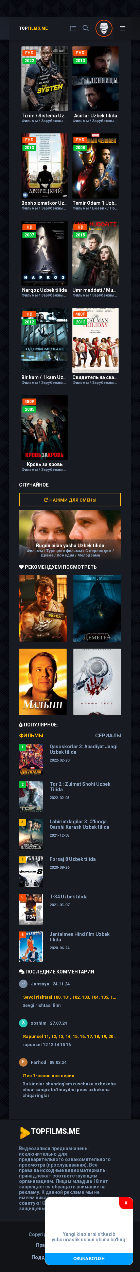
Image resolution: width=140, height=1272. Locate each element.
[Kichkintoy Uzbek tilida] (43, 682)
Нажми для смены (72, 500)
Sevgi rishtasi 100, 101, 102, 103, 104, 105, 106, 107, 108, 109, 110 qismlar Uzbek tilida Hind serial (70, 997)
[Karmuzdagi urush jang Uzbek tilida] (43, 608)
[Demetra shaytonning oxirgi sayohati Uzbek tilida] (97, 608)
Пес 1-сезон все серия (48, 1075)
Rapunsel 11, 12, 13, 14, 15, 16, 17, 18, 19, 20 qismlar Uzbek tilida (70, 1036)
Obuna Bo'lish (89, 1258)
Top (33, 28)
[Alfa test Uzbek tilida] (97, 682)
